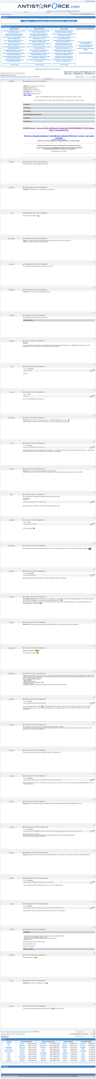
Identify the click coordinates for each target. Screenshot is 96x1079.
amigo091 (22, 1058)
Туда (23, 73)
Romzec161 (83, 1043)
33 (45, 955)
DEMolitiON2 (43, 1053)
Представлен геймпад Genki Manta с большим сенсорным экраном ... (39, 34)
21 (20, 73)
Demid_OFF (22, 1047)
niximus (9, 1056)
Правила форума (84, 71)
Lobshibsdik (9, 1049)
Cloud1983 (43, 1054)
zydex (82, 1053)
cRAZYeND (43, 1043)
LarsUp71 (22, 1051)
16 (44, 520)
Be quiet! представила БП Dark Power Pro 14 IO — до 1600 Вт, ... (39, 60)
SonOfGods (65, 1053)
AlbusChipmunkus (9, 1051)
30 (47, 878)
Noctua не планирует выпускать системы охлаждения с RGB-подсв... (39, 57)
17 (45, 545)
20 (18, 73)
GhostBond (83, 1047)
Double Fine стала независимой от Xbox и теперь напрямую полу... (14, 37)
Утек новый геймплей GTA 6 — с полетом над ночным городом (14, 31)
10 (44, 366)
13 (44, 443)
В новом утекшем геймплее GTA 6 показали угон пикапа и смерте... (14, 34)
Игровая (7, 76)
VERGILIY (22, 1049)
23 (45, 699)
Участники (76, 71)
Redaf (8, 1054)
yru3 (9, 1045)
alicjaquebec (9, 1047)
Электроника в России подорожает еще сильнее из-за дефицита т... (63, 41)
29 (47, 852)
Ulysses (65, 1049)
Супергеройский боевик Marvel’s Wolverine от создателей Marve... (14, 47)
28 (47, 827)
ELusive (83, 1054)
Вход (70, 12)
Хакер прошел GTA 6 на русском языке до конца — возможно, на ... (14, 44)
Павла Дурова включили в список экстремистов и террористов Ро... (64, 44)
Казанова (83, 1060)
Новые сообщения (68, 71)
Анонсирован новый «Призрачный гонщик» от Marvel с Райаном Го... (64, 57)
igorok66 (65, 1058)
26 (45, 775)
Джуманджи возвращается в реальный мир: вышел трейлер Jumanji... (63, 50)
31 (47, 903)
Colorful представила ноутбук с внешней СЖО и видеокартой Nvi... (39, 31)
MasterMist (22, 1045)
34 (45, 980)
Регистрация (48, 12)
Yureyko (43, 1049)
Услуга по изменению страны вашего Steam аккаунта (85, 45)
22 (45, 673)
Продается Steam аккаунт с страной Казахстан (85, 42)
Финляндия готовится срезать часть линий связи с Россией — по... (63, 47)
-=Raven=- (65, 1054)
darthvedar (43, 1060)
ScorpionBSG (42, 1045)
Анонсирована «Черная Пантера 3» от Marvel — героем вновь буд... (63, 60)
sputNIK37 (65, 1056)
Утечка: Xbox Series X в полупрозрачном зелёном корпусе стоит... (39, 37)
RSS (93, 14)
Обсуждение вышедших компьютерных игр (21, 76)
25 (45, 750)
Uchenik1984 (83, 1051)
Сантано (43, 1056)
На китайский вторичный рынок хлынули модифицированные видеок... (39, 53)
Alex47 (43, 1051)
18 (45, 571)
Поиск (90, 71)
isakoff (8, 1058)
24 (45, 724)
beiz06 (9, 1053)
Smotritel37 (43, 1047)
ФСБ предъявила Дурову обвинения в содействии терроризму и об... (64, 53)
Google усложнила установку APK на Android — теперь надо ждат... (39, 47)
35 (45, 1006)
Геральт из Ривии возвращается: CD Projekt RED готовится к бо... (14, 60)
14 (44, 468)
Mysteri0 (22, 1053)
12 (44, 417)
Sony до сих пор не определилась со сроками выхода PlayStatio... (39, 50)
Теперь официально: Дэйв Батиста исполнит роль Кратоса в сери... (63, 31)
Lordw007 (22, 1060)
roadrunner (22, 1054)
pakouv (9, 1043)
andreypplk (43, 1058)
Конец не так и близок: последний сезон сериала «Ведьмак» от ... (63, 37)
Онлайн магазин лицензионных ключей (85, 49)
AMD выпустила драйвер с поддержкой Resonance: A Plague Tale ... (39, 41)
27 (45, 801)
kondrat (65, 1060)
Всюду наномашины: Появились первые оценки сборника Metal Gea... (14, 53)
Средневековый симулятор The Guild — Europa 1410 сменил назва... (14, 50)
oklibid (83, 1049)
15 (44, 494)
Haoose (22, 1043)
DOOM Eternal (35, 76)
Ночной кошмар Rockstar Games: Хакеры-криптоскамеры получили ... (14, 57)
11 (44, 392)
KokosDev (8, 1060)
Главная (26, 12)
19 (45, 596)
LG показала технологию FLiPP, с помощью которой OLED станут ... (39, 44)
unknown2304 (22, 1056)
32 (45, 929)
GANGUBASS (13, 75)
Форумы (2, 76)
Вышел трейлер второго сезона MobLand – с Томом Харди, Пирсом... (64, 34)
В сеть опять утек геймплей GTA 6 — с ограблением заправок (14, 41)
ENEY (64, 1051)
